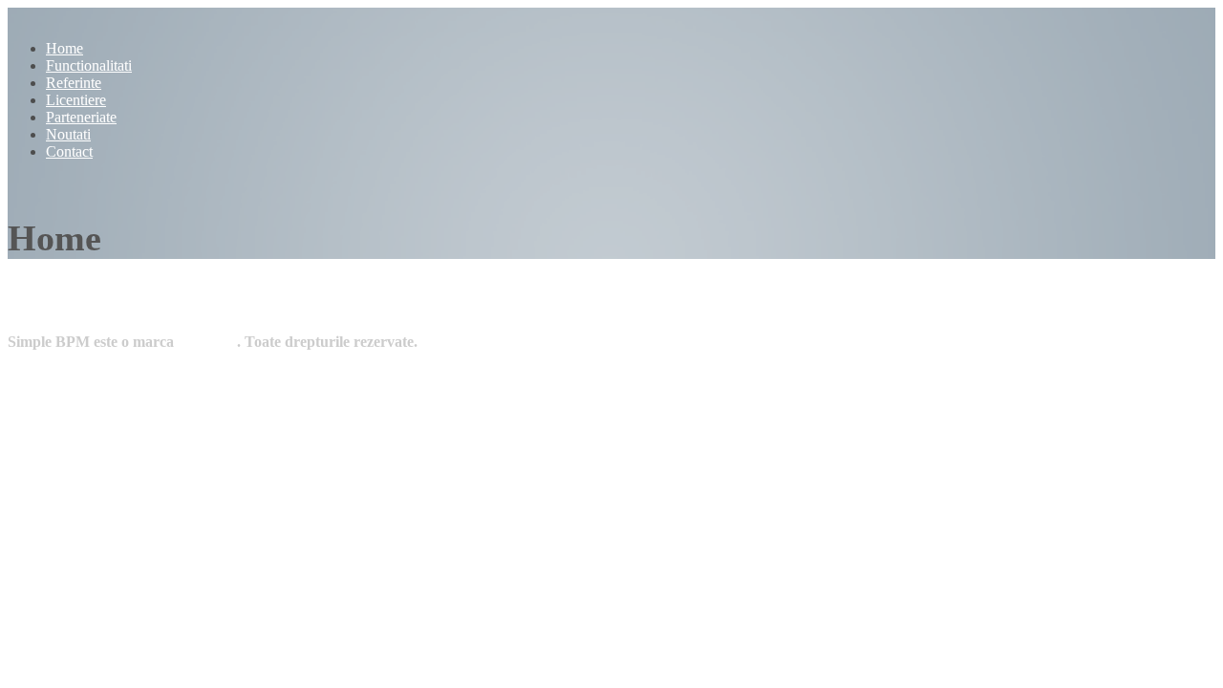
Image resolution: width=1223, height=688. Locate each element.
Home (64, 48)
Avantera (207, 341)
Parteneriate (81, 117)
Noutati (68, 134)
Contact (69, 151)
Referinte (73, 83)
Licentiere (76, 100)
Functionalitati (89, 65)
